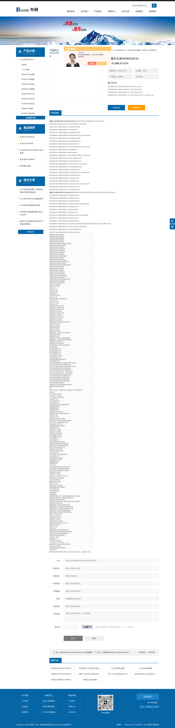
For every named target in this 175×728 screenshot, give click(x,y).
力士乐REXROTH (27, 60)
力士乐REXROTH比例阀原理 (31, 199)
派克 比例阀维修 (48, 701)
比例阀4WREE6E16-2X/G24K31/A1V (115, 652)
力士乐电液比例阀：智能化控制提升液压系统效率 (31, 190)
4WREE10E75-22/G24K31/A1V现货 (63, 674)
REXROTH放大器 (28, 99)
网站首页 (71, 11)
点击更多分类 (31, 118)
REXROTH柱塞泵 (28, 84)
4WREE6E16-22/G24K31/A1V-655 (146, 674)
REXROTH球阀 (27, 108)
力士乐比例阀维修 (145, 668)
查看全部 (30, 232)
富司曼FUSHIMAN (27, 159)
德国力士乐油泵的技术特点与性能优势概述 (31, 222)
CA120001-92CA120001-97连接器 (31, 151)
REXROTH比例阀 (28, 74)
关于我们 (84, 11)
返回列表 (151, 652)
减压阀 (23, 65)
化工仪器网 (147, 725)
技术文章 (125, 11)
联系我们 (153, 11)
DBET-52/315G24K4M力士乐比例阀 (91, 674)
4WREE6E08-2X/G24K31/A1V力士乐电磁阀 (76, 652)
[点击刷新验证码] (87, 627)
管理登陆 (155, 725)
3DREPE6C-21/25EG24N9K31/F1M (91, 668)
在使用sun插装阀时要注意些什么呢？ (31, 213)
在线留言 (139, 11)
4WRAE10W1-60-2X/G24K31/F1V (63, 668)
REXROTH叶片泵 (28, 94)
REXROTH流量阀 (28, 89)
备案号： (120, 725)
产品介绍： (55, 113)
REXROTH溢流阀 (28, 113)
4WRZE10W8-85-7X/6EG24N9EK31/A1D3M (63, 680)
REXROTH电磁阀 (28, 79)
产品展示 (98, 11)
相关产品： (55, 660)
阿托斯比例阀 (25, 166)
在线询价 (116, 108)
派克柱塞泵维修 (48, 706)
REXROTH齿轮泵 (28, 104)
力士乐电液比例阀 (118, 668)
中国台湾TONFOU (27, 137)
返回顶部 (142, 652)
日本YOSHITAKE (27, 143)
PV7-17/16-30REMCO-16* (118, 674)
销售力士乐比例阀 (90, 680)
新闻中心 (112, 11)
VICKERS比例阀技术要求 (30, 205)
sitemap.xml (129, 725)
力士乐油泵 (25, 70)
